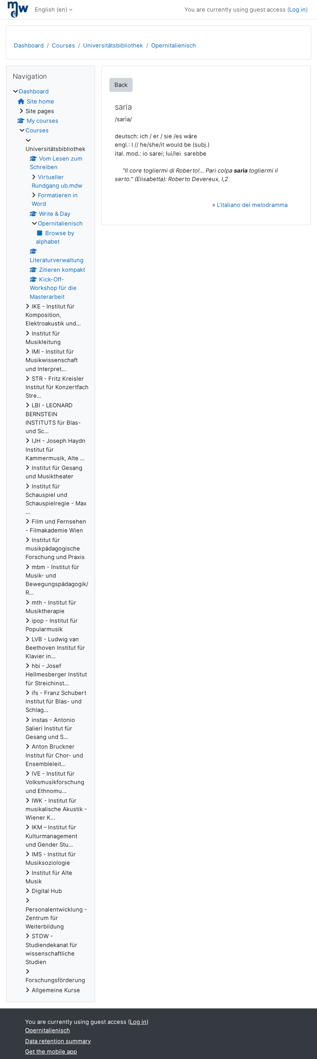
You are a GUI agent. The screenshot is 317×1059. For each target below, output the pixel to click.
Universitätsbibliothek (113, 45)
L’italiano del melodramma (252, 205)
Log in (297, 9)
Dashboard (29, 45)
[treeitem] (51, 540)
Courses (63, 45)
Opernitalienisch (173, 45)
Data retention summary (58, 1041)
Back (121, 84)
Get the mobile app (51, 1051)
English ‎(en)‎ (51, 9)
